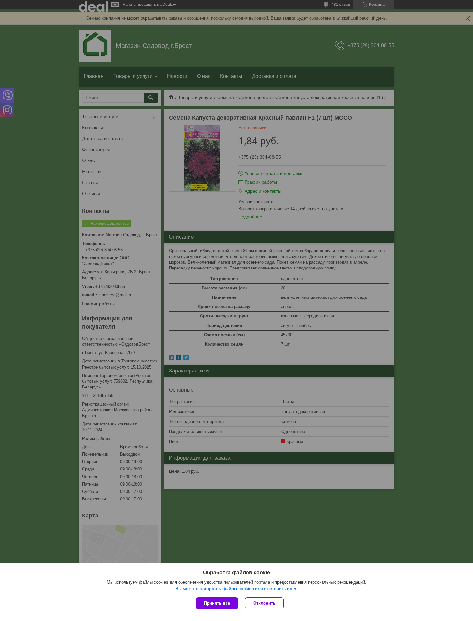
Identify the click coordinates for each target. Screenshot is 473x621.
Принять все (217, 603)
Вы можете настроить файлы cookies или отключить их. (234, 588)
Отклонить (264, 603)
